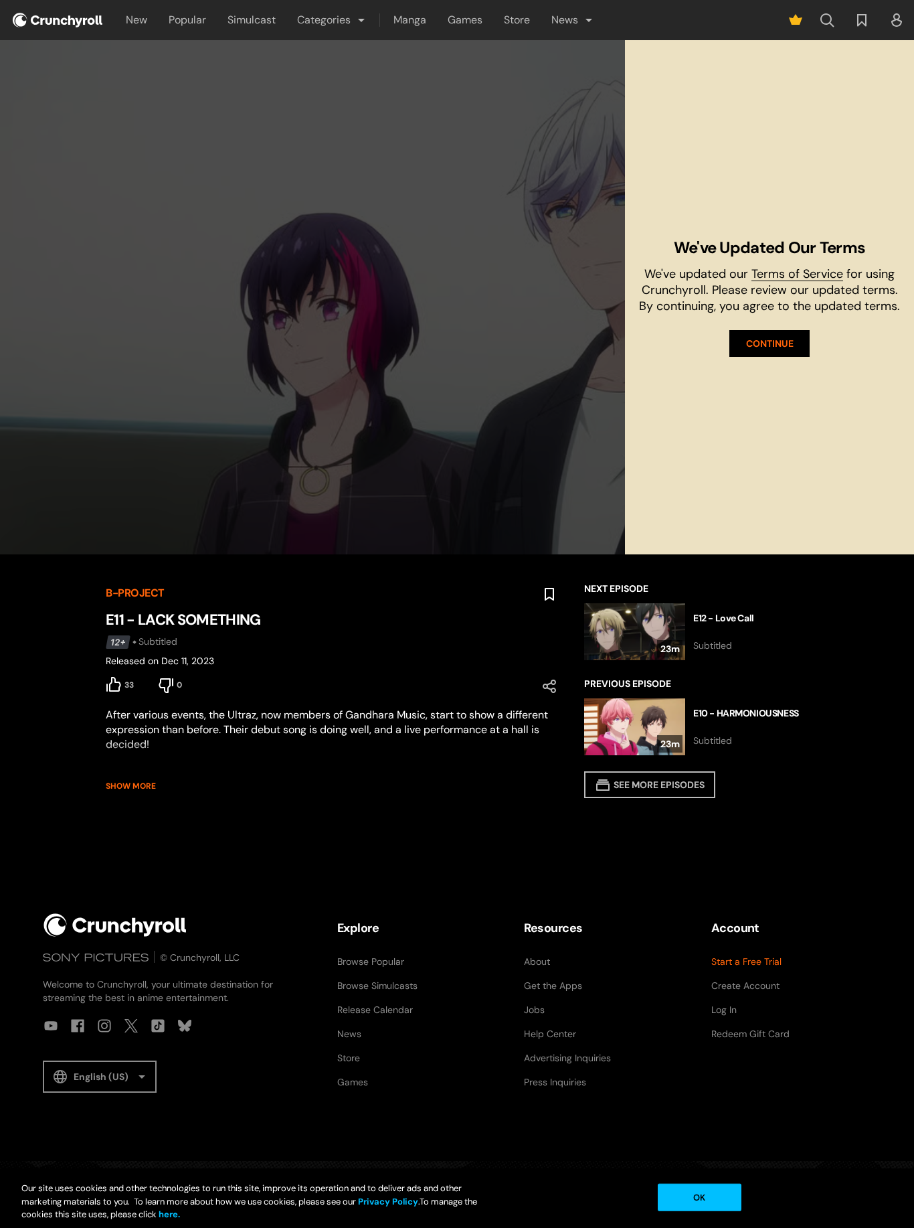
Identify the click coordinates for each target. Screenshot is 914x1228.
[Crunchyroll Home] (115, 925)
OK (699, 1197)
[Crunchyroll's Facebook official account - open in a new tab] (78, 1026)
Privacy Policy (388, 1201)
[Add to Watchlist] (549, 594)
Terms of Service (797, 274)
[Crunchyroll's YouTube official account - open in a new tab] (51, 1026)
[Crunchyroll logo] (57, 20)
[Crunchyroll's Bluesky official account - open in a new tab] (185, 1026)
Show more (131, 786)
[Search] (827, 20)
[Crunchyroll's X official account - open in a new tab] (131, 1026)
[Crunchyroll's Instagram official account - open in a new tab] (104, 1026)
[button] (331, 20)
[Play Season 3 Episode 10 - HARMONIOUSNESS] (696, 726)
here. (168, 1214)
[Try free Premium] (796, 20)
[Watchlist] (861, 20)
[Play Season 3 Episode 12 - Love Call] (696, 631)
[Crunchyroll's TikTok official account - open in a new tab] (158, 1026)
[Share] (549, 686)
